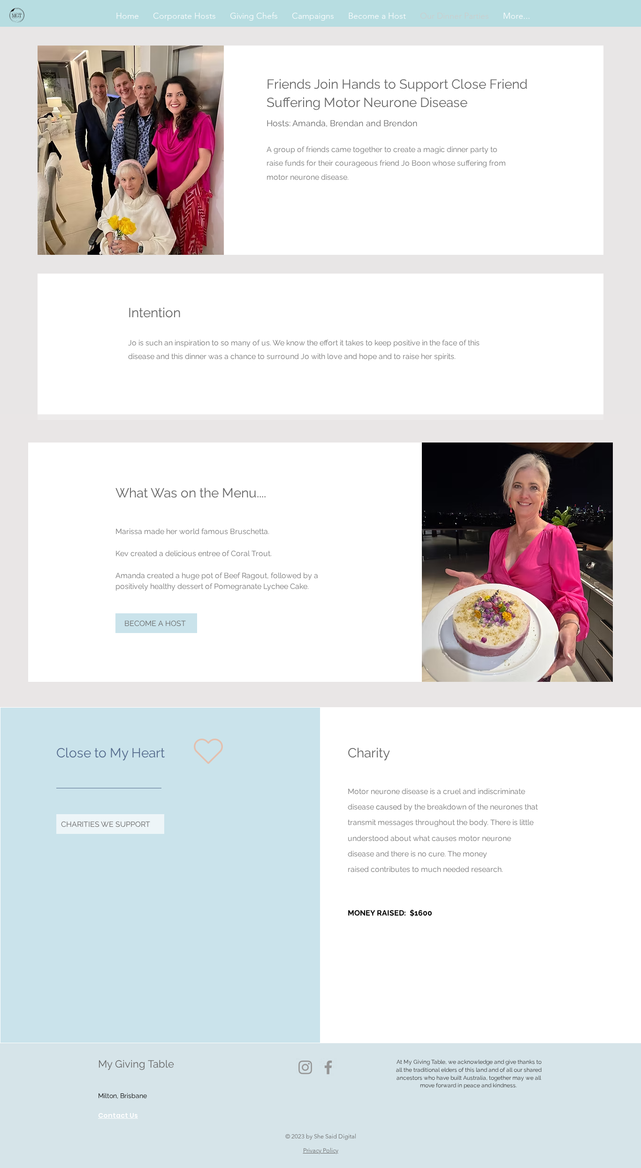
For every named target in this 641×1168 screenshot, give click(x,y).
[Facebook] (328, 1067)
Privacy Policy (320, 1150)
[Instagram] (305, 1067)
